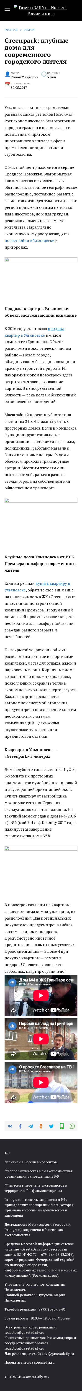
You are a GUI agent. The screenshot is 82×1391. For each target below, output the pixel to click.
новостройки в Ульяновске (29, 240)
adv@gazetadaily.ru (58, 1353)
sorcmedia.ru (44, 1362)
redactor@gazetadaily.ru (24, 1332)
